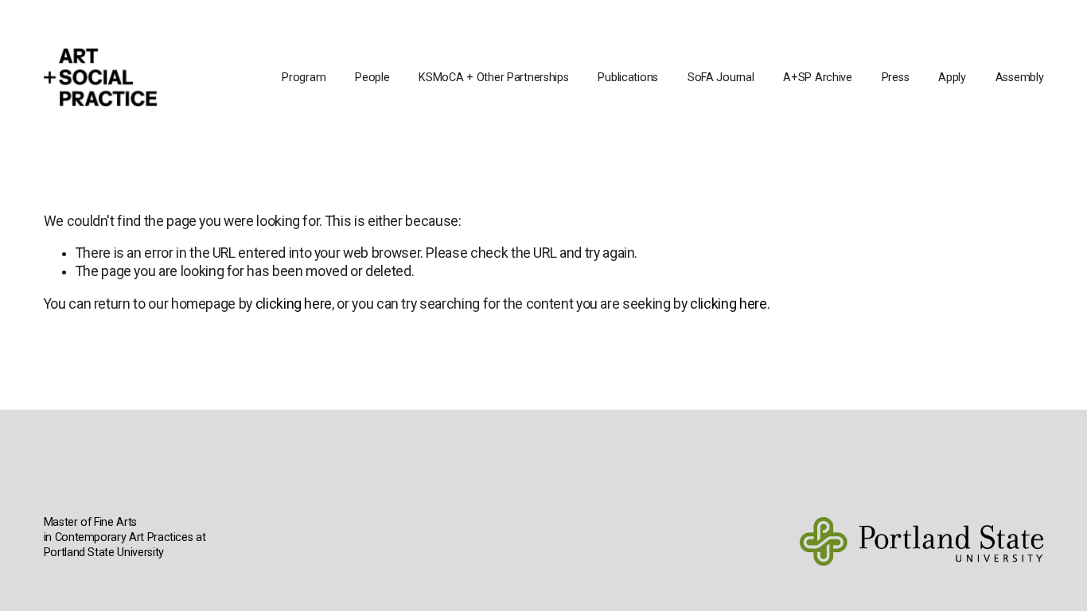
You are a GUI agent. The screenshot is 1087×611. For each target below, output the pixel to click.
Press (896, 77)
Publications (628, 77)
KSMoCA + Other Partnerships (493, 77)
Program (303, 77)
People (372, 77)
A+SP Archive (817, 77)
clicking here (293, 304)
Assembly (1019, 77)
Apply (952, 77)
